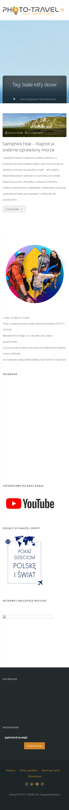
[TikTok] (42, 784)
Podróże (10, 770)
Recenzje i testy (51, 770)
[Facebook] (26, 784)
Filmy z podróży (28, 770)
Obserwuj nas (34, 745)
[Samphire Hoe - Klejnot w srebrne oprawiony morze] (34, 125)
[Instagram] (37, 784)
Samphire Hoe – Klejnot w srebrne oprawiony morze (28, 147)
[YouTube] (32, 784)
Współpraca (34, 776)
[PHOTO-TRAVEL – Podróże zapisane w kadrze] (31, 10)
